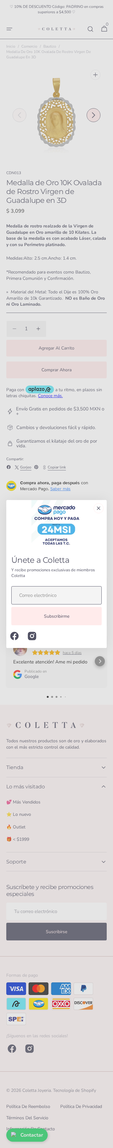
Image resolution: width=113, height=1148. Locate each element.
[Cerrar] (99, 508)
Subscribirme (56, 616)
